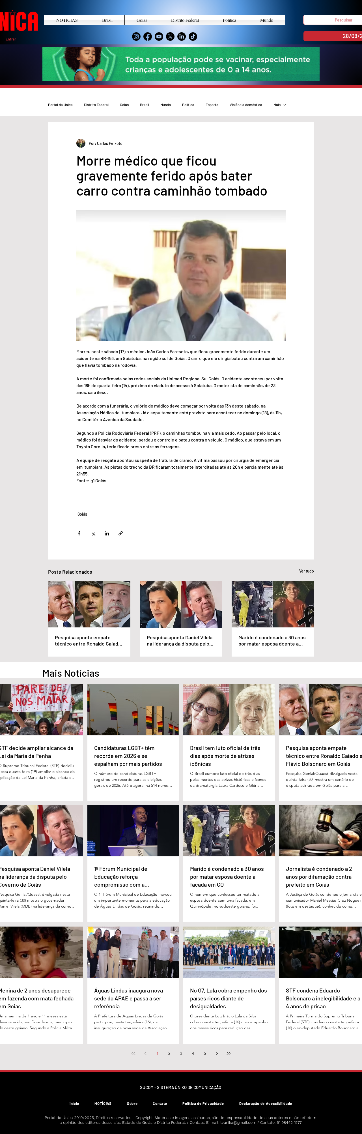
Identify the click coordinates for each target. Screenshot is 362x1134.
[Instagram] (136, 36)
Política (188, 104)
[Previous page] (145, 1053)
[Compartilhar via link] (120, 533)
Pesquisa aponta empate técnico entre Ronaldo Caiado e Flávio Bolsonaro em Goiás (88, 640)
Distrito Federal (96, 104)
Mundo (165, 104)
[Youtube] (159, 36)
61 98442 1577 (289, 1122)
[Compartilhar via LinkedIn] (106, 533)
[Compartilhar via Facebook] (79, 533)
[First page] (133, 1053)
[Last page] (228, 1053)
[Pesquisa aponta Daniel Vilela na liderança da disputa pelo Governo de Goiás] (181, 604)
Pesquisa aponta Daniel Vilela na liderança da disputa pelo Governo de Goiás (179, 640)
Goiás (124, 104)
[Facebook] (147, 36)
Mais (277, 104)
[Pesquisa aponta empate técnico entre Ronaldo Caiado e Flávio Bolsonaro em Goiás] (89, 604)
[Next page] (217, 1053)
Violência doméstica (246, 104)
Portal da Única (60, 104)
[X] (170, 36)
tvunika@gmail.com (238, 1122)
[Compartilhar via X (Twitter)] (93, 533)
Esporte (212, 104)
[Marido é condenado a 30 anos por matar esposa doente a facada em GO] (273, 604)
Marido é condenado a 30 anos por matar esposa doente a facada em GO (272, 640)
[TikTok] (193, 36)
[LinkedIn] (181, 36)
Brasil (144, 104)
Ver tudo (306, 571)
